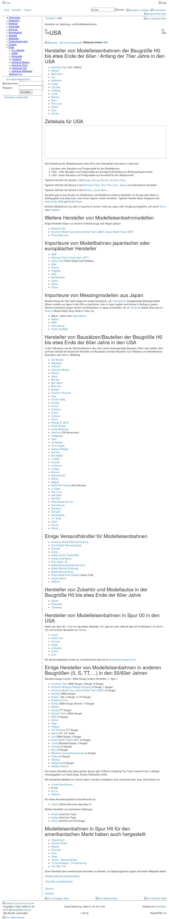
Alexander (56, 363)
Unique (55, 756)
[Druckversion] (158, 9)
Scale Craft (57, 638)
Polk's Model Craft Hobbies (65, 575)
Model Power (75, 201)
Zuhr (53, 654)
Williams (55, 794)
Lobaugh (56, 746)
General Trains (59, 713)
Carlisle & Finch (59, 700)
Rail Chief (56, 495)
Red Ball (55, 498)
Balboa (55, 319)
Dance (54, 551)
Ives (53, 736)
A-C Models (57, 359)
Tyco (53, 110)
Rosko (54, 280)
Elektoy (55, 706)
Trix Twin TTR (58, 866)
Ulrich (54, 521)
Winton (55, 528)
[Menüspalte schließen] (137, 9)
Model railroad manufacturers (62, 876)
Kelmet (55, 820)
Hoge (54, 723)
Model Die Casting (60, 485)
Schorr (54, 651)
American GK (58, 228)
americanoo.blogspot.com (122, 659)
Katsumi (49, 310)
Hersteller (16, 9)
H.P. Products (58, 730)
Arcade (55, 814)
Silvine (54, 284)
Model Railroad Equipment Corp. (68, 565)
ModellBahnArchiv (21, 909)
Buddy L (55, 696)
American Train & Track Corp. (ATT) (70, 257)
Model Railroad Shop (62, 571)
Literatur (27, 9)
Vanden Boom (58, 578)
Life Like (55, 87)
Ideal (53, 439)
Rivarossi (56, 849)
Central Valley (58, 399)
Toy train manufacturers (59, 881)
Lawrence (56, 465)
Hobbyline (56, 80)
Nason (54, 644)
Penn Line (56, 103)
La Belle (55, 458)
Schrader (56, 511)
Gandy (54, 710)
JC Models (56, 442)
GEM (54, 322)
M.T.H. (54, 791)
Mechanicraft (58, 475)
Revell (54, 107)
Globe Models (58, 425)
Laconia (55, 462)
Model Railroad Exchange (64, 568)
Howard (55, 726)
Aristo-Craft (51, 201)
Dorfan (54, 703)
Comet (54, 406)
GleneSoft (160, 906)
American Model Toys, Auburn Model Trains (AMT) (77, 231)
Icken (54, 733)
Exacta (54, 412)
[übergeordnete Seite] (155, 13)
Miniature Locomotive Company (67, 753)
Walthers (55, 581)
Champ (55, 267)
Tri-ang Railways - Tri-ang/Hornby (68, 863)
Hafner (54, 720)
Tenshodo (135, 307)
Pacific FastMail (59, 329)
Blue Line (56, 386)
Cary (53, 396)
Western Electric (59, 766)
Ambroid (55, 366)
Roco (54, 853)
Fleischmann (58, 840)
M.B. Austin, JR (59, 561)
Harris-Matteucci (59, 429)
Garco (54, 419)
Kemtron (55, 452)
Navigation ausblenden (16, 97)
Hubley (55, 817)
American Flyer (59, 67)
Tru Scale (56, 518)
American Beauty (60, 369)
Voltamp (55, 759)
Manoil (54, 600)
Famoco (55, 416)
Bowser (55, 389)
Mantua (55, 97)
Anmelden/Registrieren (18, 79)
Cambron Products (61, 392)
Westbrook (57, 763)
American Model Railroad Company (69, 542)
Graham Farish (59, 843)
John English (58, 445)
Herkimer (56, 432)
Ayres (54, 376)
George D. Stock (60, 422)
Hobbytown (57, 435)
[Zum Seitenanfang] (107, 898)
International (119, 301)
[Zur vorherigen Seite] (57, 898)
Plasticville (56, 604)
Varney (55, 113)
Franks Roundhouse (62, 784)
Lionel (54, 93)
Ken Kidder (57, 455)
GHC (53, 274)
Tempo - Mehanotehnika (64, 859)
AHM (60, 201)
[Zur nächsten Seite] (155, 18)
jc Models (56, 648)
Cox (53, 77)
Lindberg (56, 90)
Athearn (55, 70)
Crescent (56, 409)
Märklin (55, 846)
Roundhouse (58, 505)
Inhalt (6, 9)
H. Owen (55, 488)
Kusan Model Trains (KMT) (120, 231)
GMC (54, 716)
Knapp (54, 83)
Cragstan (55, 209)
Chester (55, 402)
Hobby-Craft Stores (61, 558)
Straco (162, 206)
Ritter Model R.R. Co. (62, 501)
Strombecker (58, 515)
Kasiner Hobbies (59, 449)
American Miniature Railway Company (71, 687)
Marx (54, 100)
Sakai (54, 856)
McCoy (55, 478)
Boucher (55, 693)
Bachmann (57, 73)
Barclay (55, 379)
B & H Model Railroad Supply (66, 545)
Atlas (53, 264)
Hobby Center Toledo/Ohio (65, 555)
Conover (55, 548)
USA (105, 42)
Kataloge (49, 893)
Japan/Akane (79, 315)
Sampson (56, 508)
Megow (55, 482)
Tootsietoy (56, 607)
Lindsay (55, 468)
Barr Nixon (56, 383)
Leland (54, 804)
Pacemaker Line (59, 235)
